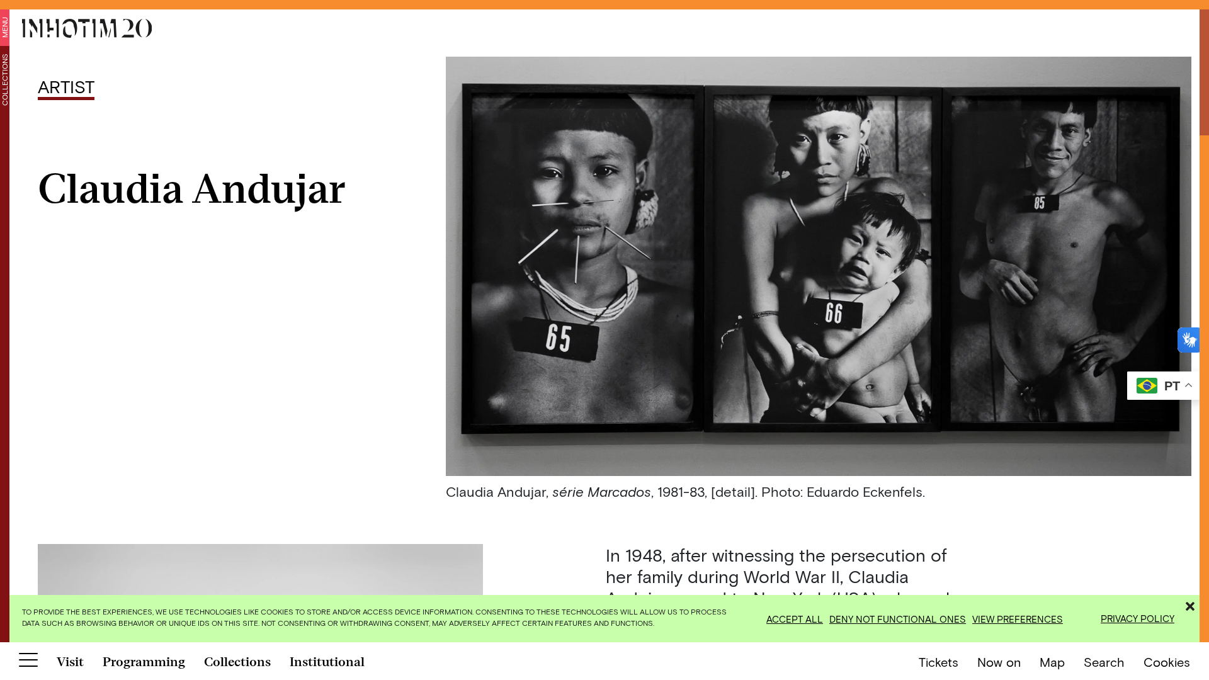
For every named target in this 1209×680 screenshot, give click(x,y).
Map (1052, 661)
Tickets (938, 661)
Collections (4, 80)
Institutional (327, 662)
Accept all (794, 619)
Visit (70, 662)
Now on (999, 661)
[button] (1190, 604)
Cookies (1167, 661)
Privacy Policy (1137, 618)
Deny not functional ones (897, 619)
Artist (66, 86)
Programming (144, 662)
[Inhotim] (87, 28)
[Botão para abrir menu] (28, 662)
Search (1104, 661)
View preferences (1017, 619)
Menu (4, 27)
